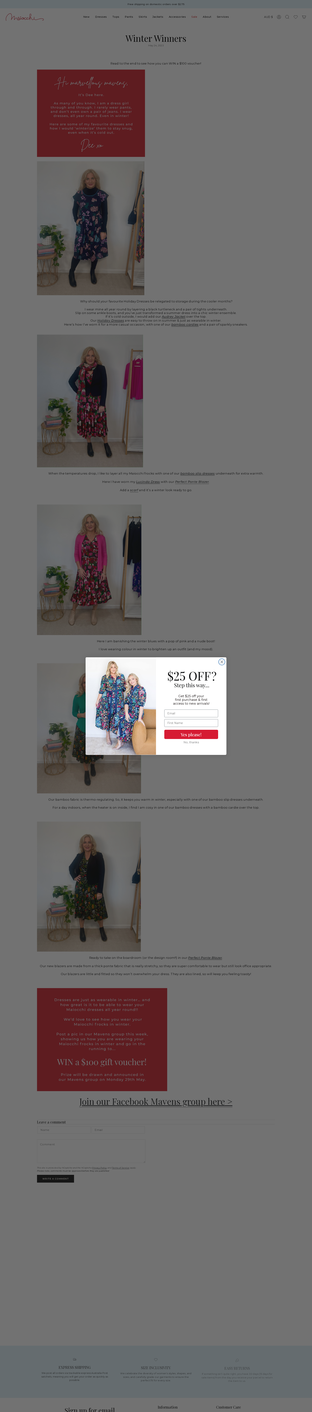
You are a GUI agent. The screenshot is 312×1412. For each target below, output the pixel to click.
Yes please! (191, 734)
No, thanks (191, 742)
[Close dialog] (222, 662)
